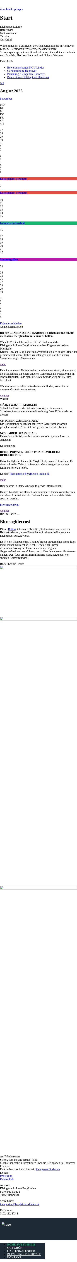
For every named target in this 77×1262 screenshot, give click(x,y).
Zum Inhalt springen (11, 9)
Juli (2, 83)
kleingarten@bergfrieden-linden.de (29, 473)
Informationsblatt (9, 504)
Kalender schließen (11, 323)
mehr (3, 364)
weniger (4, 395)
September (6, 98)
